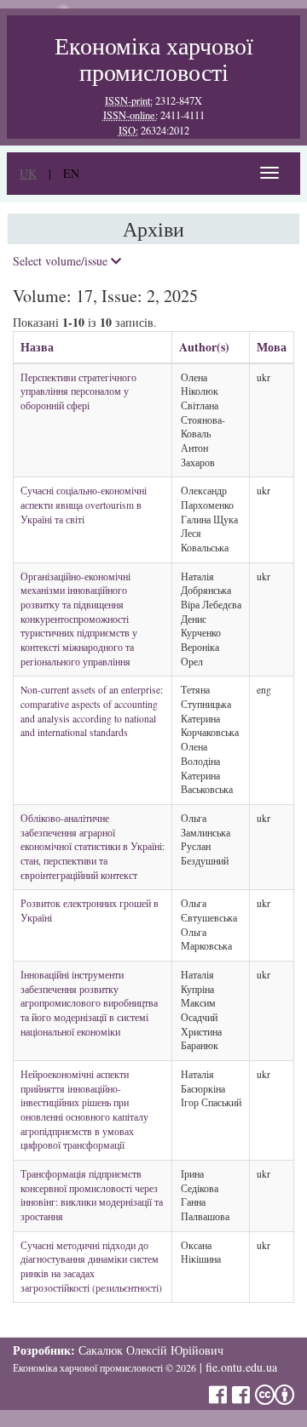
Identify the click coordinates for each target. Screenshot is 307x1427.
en (71, 173)
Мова (272, 347)
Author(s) (204, 347)
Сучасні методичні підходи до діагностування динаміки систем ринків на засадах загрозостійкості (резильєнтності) (91, 1266)
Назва (37, 347)
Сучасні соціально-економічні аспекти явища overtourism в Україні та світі (83, 504)
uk (28, 173)
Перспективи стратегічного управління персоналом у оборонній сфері (78, 391)
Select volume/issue (62, 261)
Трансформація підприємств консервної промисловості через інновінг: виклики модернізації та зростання (91, 1195)
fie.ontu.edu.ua (241, 1367)
